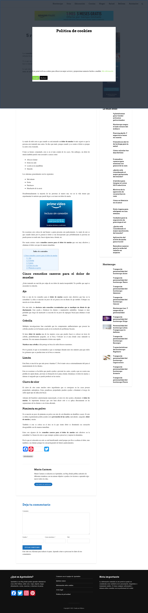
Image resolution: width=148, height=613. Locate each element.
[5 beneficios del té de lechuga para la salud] (107, 143)
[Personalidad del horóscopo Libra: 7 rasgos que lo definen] (107, 327)
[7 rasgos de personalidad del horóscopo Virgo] (107, 318)
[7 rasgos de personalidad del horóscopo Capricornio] (107, 357)
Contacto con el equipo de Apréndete (68, 576)
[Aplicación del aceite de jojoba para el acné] (107, 239)
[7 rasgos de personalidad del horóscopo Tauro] (107, 280)
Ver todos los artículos (43, 484)
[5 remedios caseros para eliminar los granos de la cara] (107, 160)
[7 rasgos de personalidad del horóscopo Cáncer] (107, 299)
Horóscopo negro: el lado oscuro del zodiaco (120, 127)
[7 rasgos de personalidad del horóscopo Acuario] (107, 368)
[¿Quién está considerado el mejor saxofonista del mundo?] (107, 228)
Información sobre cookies (64, 585)
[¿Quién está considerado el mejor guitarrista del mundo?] (107, 171)
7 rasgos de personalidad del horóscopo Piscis (120, 380)
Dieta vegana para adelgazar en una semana (120, 211)
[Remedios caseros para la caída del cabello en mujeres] (107, 247)
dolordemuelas (28, 456)
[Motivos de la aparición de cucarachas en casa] (107, 191)
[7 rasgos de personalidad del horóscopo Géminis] (107, 288)
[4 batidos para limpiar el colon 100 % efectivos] (107, 182)
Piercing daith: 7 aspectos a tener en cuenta (120, 135)
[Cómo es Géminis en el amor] (107, 202)
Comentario (25, 511)
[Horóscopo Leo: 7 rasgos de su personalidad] (107, 309)
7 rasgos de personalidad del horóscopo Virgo (120, 319)
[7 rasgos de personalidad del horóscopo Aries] (107, 270)
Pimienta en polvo (33, 268)
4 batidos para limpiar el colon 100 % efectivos (120, 183)
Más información (107, 71)
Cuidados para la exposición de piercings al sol (120, 220)
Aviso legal (59, 590)
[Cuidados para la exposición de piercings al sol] (107, 219)
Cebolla (30, 260)
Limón (29, 263)
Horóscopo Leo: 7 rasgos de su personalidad (120, 310)
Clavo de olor (32, 265)
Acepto (35, 78)
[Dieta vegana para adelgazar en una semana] (107, 210)
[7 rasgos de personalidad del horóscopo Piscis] (107, 379)
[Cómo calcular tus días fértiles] (107, 152)
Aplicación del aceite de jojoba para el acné (119, 240)
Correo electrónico (50, 537)
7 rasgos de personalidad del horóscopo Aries (120, 271)
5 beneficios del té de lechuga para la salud (120, 144)
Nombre (25, 537)
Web (68, 537)
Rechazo (44, 78)
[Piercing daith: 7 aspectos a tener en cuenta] (107, 135)
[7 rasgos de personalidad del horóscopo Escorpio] (107, 338)
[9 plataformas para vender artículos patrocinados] (107, 116)
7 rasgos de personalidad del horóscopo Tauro (120, 280)
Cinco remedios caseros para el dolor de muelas (40, 255)
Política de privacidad (63, 594)
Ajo (28, 258)
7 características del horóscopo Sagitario (120, 350)
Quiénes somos (61, 581)
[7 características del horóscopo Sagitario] (107, 349)
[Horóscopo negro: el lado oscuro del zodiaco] (107, 126)
